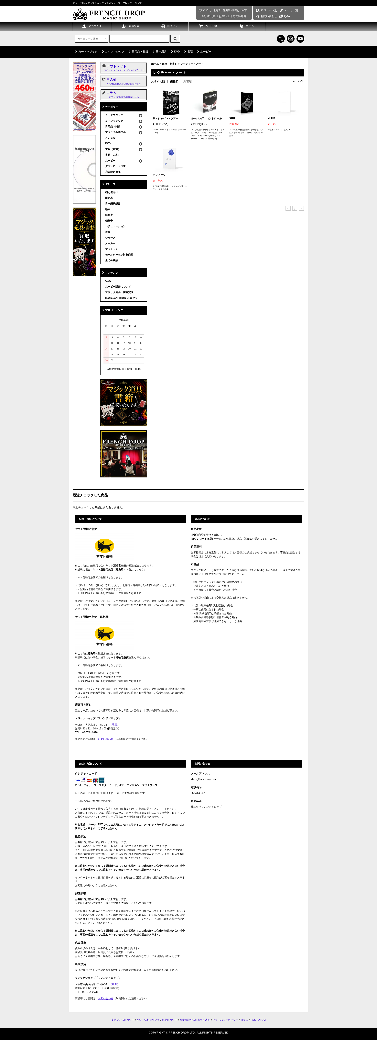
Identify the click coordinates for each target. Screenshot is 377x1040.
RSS (253, 1020)
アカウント (95, 26)
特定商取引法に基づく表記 (195, 1020)
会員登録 (133, 26)
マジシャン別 (269, 10)
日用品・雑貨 (140, 51)
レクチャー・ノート (191, 64)
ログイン (172, 26)
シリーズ (110, 237)
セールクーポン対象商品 (119, 254)
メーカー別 (291, 10)
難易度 (109, 215)
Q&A (287, 16)
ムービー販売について (118, 286)
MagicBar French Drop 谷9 (121, 298)
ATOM (262, 1020)
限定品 (109, 198)
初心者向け (111, 192)
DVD (177, 51)
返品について (169, 1020)
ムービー (205, 51)
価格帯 (109, 220)
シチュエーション (115, 226)
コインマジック (114, 51)
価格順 (174, 81)
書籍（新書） (169, 64)
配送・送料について (148, 1020)
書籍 (190, 51)
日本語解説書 (113, 203)
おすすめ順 (158, 81)
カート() (211, 26)
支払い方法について (122, 1020)
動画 (107, 209)
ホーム (155, 64)
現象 (107, 232)
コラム (250, 26)
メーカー (110, 243)
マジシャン (111, 249)
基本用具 (161, 51)
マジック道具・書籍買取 (119, 292)
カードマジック (88, 51)
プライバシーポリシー (225, 1020)
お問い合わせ (269, 16)
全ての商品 (111, 260)
